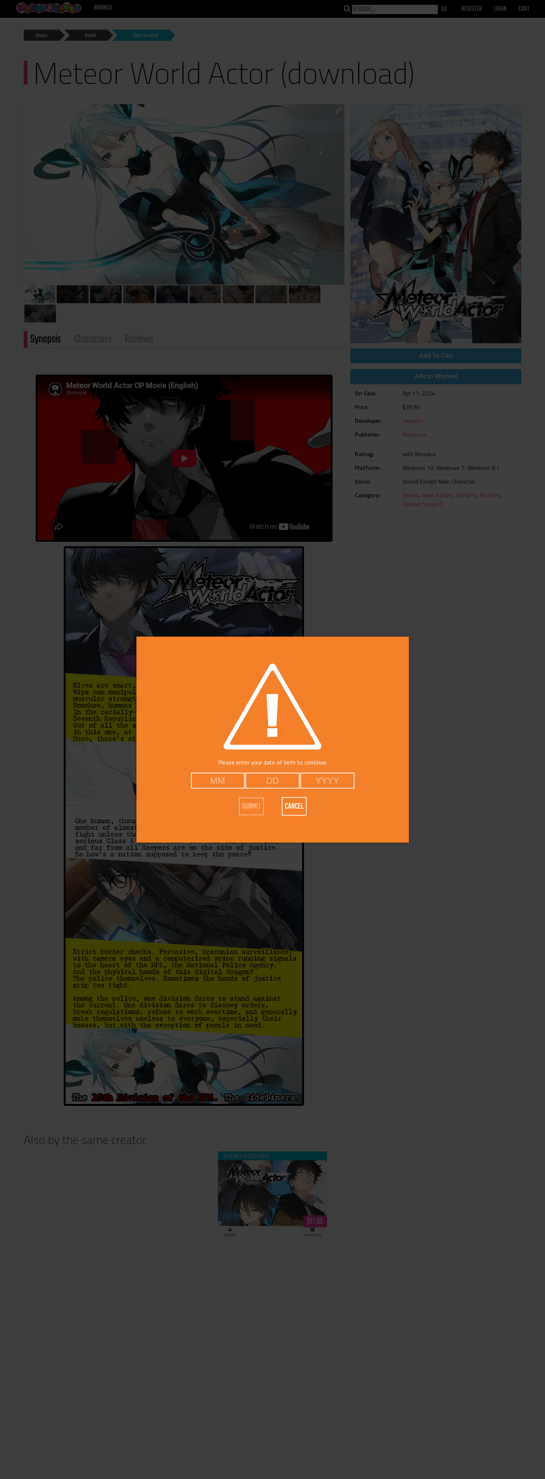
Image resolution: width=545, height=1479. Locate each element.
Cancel (294, 806)
